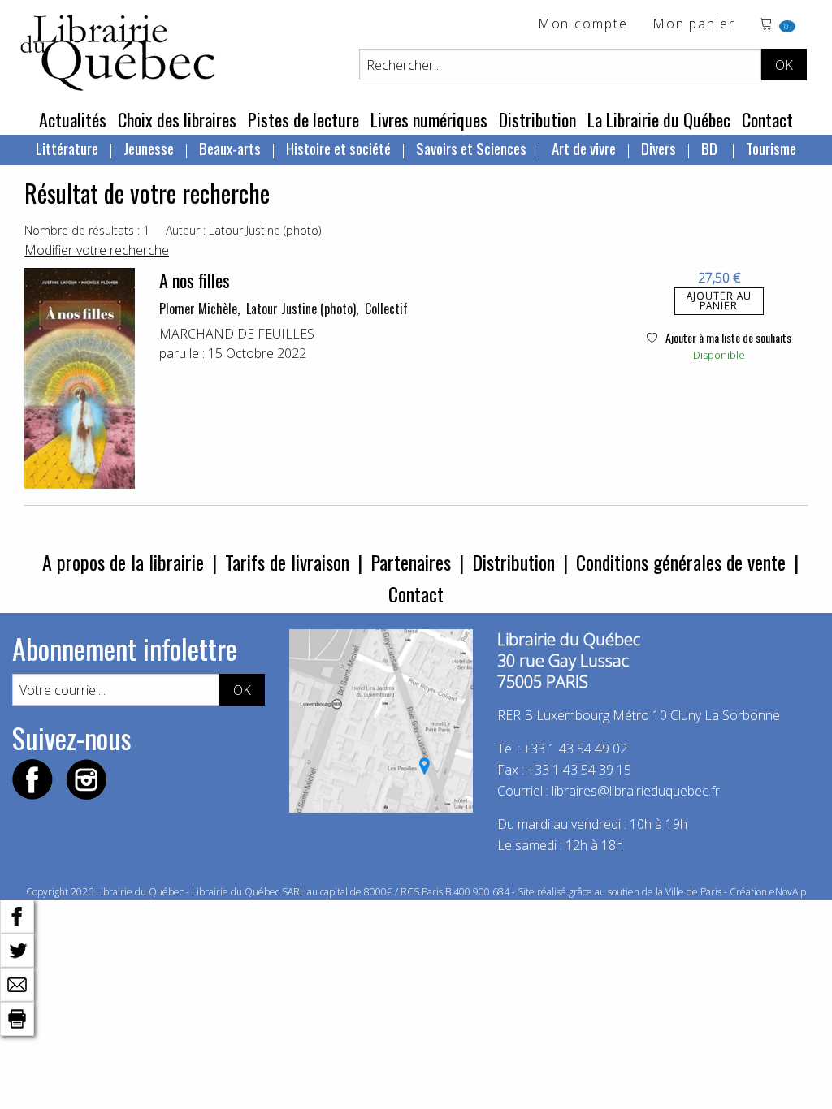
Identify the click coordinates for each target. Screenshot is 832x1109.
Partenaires (410, 561)
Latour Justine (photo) (301, 308)
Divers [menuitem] (658, 147)
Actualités (72, 119)
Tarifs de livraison (287, 561)
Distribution (537, 119)
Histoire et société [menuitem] (338, 147)
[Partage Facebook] (17, 915)
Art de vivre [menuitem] (584, 147)
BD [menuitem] (711, 147)
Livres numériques (429, 119)
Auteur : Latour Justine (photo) (243, 230)
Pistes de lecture (303, 119)
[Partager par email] (17, 983)
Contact (767, 119)
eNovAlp (787, 892)
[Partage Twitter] (17, 949)
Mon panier (693, 24)
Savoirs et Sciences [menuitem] (471, 147)
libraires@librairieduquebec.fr (636, 791)
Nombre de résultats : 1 (87, 230)
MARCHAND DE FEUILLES (236, 334)
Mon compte (583, 24)
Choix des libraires (177, 119)
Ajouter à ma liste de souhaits (727, 337)
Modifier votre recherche (96, 250)
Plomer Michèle (198, 308)
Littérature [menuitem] (67, 147)
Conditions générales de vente (681, 561)
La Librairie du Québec (658, 119)
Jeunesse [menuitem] (149, 147)
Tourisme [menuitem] (771, 147)
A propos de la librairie (123, 561)
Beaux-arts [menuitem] (230, 147)
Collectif (386, 308)
